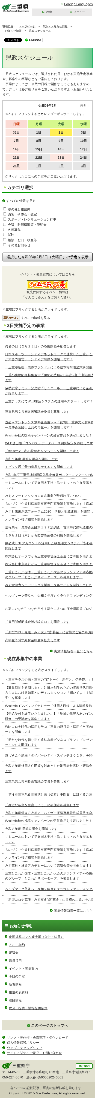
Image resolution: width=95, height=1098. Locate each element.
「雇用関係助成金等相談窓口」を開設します (37, 622)
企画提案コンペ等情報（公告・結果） (36, 937)
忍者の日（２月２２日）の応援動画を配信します (40, 346)
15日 (38, 149)
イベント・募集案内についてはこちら (47, 274)
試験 (11, 235)
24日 (83, 157)
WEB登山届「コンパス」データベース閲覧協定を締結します (49, 443)
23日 (61, 157)
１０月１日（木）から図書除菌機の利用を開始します (44, 535)
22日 (38, 157)
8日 (38, 141)
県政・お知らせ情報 (55, 26)
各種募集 (14, 230)
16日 (61, 149)
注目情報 (15, 1000)
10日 (83, 141)
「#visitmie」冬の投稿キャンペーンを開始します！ (42, 451)
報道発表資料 (18, 992)
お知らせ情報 (13, 30)
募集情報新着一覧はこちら (73, 910)
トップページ (27, 26)
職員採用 (15, 961)
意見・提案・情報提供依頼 (28, 1008)
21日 (16, 157)
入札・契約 (17, 945)
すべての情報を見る (21, 201)
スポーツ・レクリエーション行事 (32, 219)
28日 (16, 166)
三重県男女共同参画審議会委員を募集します (37, 411)
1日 (38, 132)
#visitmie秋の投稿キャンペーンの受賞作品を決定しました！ (48, 435)
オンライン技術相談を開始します (29, 519)
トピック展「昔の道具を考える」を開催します (39, 467)
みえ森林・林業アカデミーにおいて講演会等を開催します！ (48, 865)
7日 (16, 141)
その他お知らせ (19, 245)
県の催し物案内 (19, 209)
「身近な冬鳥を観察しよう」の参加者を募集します (42, 805)
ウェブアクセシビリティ (24, 1048)
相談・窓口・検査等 (22, 240)
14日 (16, 149)
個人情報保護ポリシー (23, 1042)
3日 (83, 132)
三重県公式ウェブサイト (15, 8)
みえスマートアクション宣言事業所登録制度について (44, 496)
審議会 (13, 953)
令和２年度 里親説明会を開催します (31, 459)
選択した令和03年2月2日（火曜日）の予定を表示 (47, 257)
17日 (83, 149)
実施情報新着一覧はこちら (73, 651)
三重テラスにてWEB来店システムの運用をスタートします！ (49, 401)
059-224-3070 (12, 1077)
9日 (61, 141)
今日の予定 (17, 976)
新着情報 (15, 984)
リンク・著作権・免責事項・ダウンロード (37, 1037)
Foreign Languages (78, 4)
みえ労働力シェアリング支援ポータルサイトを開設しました (48, 585)
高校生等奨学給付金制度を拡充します (32, 640)
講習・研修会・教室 (22, 214)
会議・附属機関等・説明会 (27, 224)
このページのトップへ (49, 1025)
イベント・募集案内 (23, 968)
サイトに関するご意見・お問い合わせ (34, 1053)
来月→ (85, 105)
